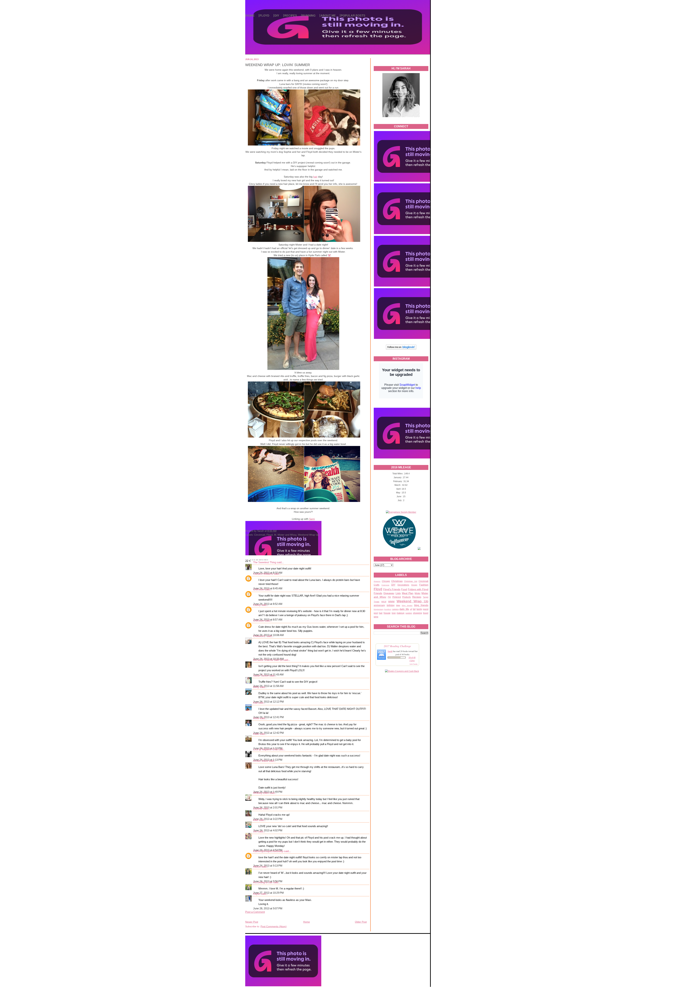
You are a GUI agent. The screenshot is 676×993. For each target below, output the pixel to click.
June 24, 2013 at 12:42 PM (268, 732)
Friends (378, 593)
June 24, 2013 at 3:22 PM (267, 819)
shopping (417, 613)
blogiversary (378, 609)
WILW (383, 602)
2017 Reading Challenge (397, 646)
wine (376, 617)
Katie (256, 734)
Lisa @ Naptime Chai (265, 749)
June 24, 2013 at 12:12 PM (268, 701)
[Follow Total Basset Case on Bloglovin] (401, 349)
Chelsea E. (259, 636)
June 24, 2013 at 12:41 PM (268, 717)
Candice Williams (263, 573)
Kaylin (256, 893)
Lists (398, 593)
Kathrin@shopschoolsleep (268, 851)
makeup (400, 613)
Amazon (377, 581)
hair (381, 613)
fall (414, 609)
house (387, 613)
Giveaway (388, 593)
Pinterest (396, 597)
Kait (255, 702)
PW (389, 597)
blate (398, 605)
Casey (257, 605)
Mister (417, 593)
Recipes (416, 596)
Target (425, 597)
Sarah (390, 651)
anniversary (379, 605)
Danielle (258, 808)
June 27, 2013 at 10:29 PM (268, 892)
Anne (256, 718)
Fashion (423, 584)
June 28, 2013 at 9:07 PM (267, 908)
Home (306, 921)
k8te (255, 820)
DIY (276, 15)
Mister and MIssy (287, 534)
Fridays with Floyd (418, 589)
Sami (312, 518)
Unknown (258, 589)
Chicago (386, 581)
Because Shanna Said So (268, 660)
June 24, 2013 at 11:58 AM (268, 686)
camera (395, 609)
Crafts (376, 585)
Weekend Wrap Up (412, 601)
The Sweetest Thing (264, 562)
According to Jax (263, 882)
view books (413, 664)
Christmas (397, 581)
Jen (255, 831)
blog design (407, 605)
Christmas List (410, 581)
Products (406, 597)
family (419, 609)
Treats (376, 602)
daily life (404, 609)
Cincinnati (423, 581)
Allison (257, 866)
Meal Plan (408, 593)
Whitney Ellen (261, 793)
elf (411, 609)
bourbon (387, 609)
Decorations (403, 585)
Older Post (361, 921)
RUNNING (308, 15)
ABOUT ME (328, 15)
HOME (250, 15)
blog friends (421, 605)
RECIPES (290, 15)
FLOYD (264, 15)
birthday (391, 605)
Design (414, 585)
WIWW (391, 601)
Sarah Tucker (261, 675)
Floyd (378, 589)
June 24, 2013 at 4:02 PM (267, 830)
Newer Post (251, 921)
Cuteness (385, 585)
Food (404, 589)
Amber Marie (260, 760)
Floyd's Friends (391, 589)
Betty (256, 687)
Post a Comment (255, 912)
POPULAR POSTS (353, 15)
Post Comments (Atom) (274, 926)
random (408, 613)
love (394, 613)
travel (425, 613)
